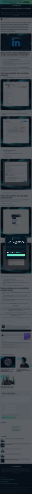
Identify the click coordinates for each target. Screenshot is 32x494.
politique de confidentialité (19, 252)
